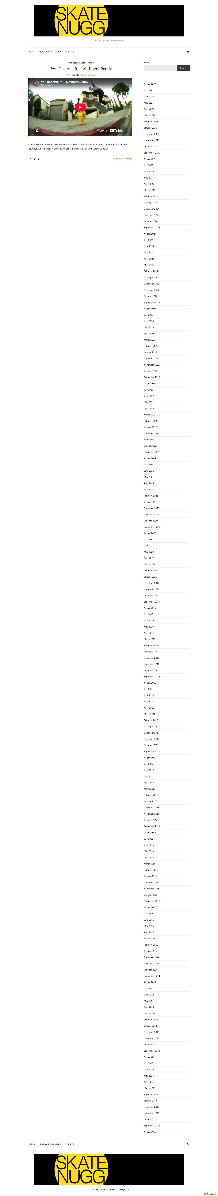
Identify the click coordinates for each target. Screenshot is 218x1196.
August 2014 (150, 982)
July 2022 (148, 389)
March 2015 (149, 938)
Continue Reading (122, 158)
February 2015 (151, 944)
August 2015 (150, 907)
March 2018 (149, 714)
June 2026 (149, 96)
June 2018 (149, 695)
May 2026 (149, 103)
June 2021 (149, 471)
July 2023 (148, 315)
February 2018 (151, 720)
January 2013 (150, 1100)
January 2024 (150, 277)
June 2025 (149, 171)
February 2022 (151, 421)
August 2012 (150, 1132)
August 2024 (150, 234)
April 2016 (149, 857)
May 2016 (149, 851)
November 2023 (151, 290)
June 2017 (149, 770)
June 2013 (149, 1069)
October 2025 (151, 146)
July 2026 (148, 90)
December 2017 (151, 732)
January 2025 (150, 202)
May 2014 (149, 1001)
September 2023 (152, 302)
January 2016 (150, 876)
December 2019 (151, 583)
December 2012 (151, 1107)
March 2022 (149, 414)
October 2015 (151, 895)
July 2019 (148, 614)
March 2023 (149, 340)
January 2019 (150, 651)
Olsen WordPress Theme (102, 1189)
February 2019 (151, 645)
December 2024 (151, 209)
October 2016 (151, 820)
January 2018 (150, 726)
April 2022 (149, 408)
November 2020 (151, 514)
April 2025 (149, 184)
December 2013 (151, 1032)
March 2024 (149, 265)
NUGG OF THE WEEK (50, 51)
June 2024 (149, 246)
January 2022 (150, 427)
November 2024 (151, 215)
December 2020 (151, 508)
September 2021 (152, 452)
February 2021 (151, 495)
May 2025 (149, 177)
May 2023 (149, 327)
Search (147, 62)
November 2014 (151, 963)
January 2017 (150, 801)
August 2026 (150, 84)
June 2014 (149, 994)
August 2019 (150, 608)
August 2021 (150, 458)
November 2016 (151, 814)
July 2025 (148, 165)
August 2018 (150, 683)
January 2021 (150, 502)
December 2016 (151, 807)
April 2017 (149, 782)
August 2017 (150, 757)
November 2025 (151, 140)
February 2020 (151, 570)
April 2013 (149, 1082)
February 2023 (151, 346)
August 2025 (150, 159)
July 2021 (148, 464)
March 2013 (149, 1088)
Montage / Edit (77, 62)
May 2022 (149, 402)
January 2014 (150, 1026)
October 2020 (151, 520)
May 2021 (149, 477)
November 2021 (151, 439)
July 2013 (148, 1063)
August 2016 (150, 832)
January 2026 (150, 127)
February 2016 (151, 870)
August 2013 (150, 1057)
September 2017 (152, 751)
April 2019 (149, 633)
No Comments (88, 74)
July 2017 (148, 764)
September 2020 (152, 527)
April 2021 (149, 483)
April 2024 (149, 258)
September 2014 (152, 976)
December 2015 (151, 882)
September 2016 (152, 826)
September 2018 (152, 676)
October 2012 (151, 1119)
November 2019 (151, 589)
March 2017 (149, 789)
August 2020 (150, 533)
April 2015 (149, 932)
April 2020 (149, 558)
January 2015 (150, 951)
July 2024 (148, 240)
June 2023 (149, 321)
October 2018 (151, 670)
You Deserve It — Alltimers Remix (81, 68)
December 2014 (151, 957)
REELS (31, 51)
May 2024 (149, 252)
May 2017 (149, 776)
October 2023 (151, 296)
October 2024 (151, 221)
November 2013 (151, 1038)
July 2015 (148, 913)
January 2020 (150, 577)
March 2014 (149, 1013)
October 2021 (151, 446)
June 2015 (149, 920)
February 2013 (151, 1094)
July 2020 (148, 539)
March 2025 (149, 190)
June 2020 (149, 545)
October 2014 (151, 969)
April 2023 (149, 333)
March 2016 (149, 863)
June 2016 (149, 845)
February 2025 (151, 196)
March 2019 (149, 639)
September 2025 (152, 152)
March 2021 (149, 489)
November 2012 (151, 1113)
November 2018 (151, 664)
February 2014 (151, 1019)
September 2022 (152, 377)
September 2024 (152, 227)
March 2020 (149, 564)
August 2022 (150, 383)
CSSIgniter (123, 1189)
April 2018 (149, 708)
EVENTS (69, 51)
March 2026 (149, 115)
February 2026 (151, 121)
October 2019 (151, 595)
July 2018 (148, 689)
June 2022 (149, 396)
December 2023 (151, 283)
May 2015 (149, 926)
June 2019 (149, 620)
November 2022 (151, 364)
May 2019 (149, 626)
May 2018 (149, 701)
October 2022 (151, 371)
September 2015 (152, 901)
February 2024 (151, 271)
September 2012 (152, 1125)
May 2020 (149, 552)
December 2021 (151, 433)
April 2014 (149, 1007)
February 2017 (151, 795)
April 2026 (149, 109)
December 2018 (151, 658)
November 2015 (151, 888)
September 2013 (152, 1051)
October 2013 (151, 1044)
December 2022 (151, 358)
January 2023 (150, 352)
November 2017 (151, 739)
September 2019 (152, 601)
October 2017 (151, 745)
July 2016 (148, 838)
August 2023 (150, 308)
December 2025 (151, 134)
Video (90, 62)
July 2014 (148, 988)
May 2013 (149, 1075)
